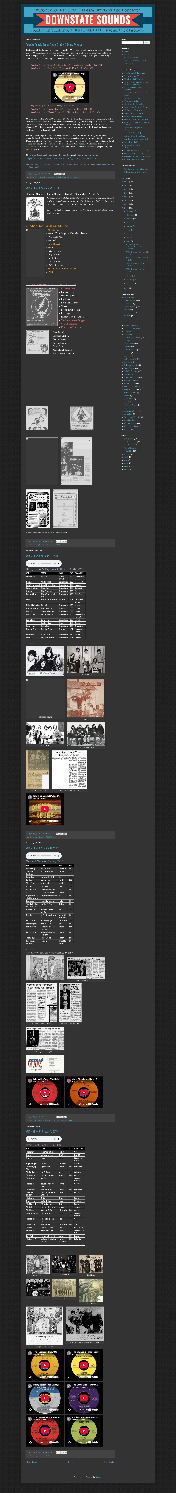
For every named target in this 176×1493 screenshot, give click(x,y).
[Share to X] (59, 174)
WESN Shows (62, 545)
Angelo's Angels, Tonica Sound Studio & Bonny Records (54, 44)
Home (70, 1462)
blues (126, 463)
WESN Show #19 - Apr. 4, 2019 (42, 1131)
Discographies (49, 177)
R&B (126, 457)
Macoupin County (131, 380)
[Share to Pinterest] (64, 174)
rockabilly (128, 451)
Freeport (127, 356)
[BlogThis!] (57, 174)
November (130, 215)
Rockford (127, 408)
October (129, 219)
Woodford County (131, 429)
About (126, 55)
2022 (126, 197)
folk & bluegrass (130, 448)
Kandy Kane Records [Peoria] (136, 107)
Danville (127, 347)
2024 (126, 189)
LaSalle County (61, 177)
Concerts (52, 545)
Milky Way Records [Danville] (136, 119)
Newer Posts (31, 1462)
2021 (126, 200)
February (130, 280)
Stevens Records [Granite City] (136, 150)
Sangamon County (131, 411)
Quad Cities (128, 399)
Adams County (130, 325)
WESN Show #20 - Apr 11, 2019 (42, 848)
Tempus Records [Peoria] (134, 153)
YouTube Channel (131, 58)
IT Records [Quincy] (132, 101)
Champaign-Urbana (132, 338)
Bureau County (130, 332)
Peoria (126, 396)
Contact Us (128, 64)
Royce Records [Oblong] (133, 142)
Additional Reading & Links (135, 61)
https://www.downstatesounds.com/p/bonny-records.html (61, 158)
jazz (125, 460)
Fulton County (130, 359)
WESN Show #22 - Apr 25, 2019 (42, 188)
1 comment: (46, 174)
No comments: (47, 541)
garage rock (36, 1456)
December (130, 211)
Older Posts (109, 1462)
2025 (126, 185)
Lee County (128, 374)
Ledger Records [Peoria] (134, 113)
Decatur (127, 353)
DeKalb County (130, 350)
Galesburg (128, 362)
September (131, 223)
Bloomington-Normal (40, 545)
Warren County (130, 423)
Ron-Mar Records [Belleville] (136, 139)
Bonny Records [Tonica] (133, 76)
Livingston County (131, 377)
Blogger (99, 1477)
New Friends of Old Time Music (136, 169)
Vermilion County (131, 420)
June (128, 234)
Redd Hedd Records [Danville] (136, 133)
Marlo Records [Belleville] (134, 116)
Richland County (131, 405)
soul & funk (128, 445)
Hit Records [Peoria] (132, 98)
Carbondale (128, 335)
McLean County (54, 1120)
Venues (127, 310)
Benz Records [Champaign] (135, 73)
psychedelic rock (38, 837)
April (128, 241)
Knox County (129, 368)
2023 (126, 193)
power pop (128, 466)
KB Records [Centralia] (133, 110)
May (128, 238)
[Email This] (55, 174)
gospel (126, 469)
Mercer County (130, 393)
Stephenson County (132, 417)
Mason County (130, 383)
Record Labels (73, 177)
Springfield (128, 414)
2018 (126, 288)
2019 (126, 208)
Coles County (129, 344)
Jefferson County (131, 365)
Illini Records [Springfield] (134, 104)
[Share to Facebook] (62, 174)
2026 (126, 182)
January (130, 284)
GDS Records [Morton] (133, 79)
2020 (126, 204)
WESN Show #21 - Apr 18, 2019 (42, 556)
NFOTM (127, 316)
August (129, 226)
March (129, 276)
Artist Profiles (37, 177)
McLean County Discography (135, 172)
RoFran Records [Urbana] (135, 136)
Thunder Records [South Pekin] (137, 157)
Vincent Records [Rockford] (135, 160)
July (128, 230)
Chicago (127, 341)
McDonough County (132, 387)
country (127, 454)
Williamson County (131, 426)
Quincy (126, 402)
